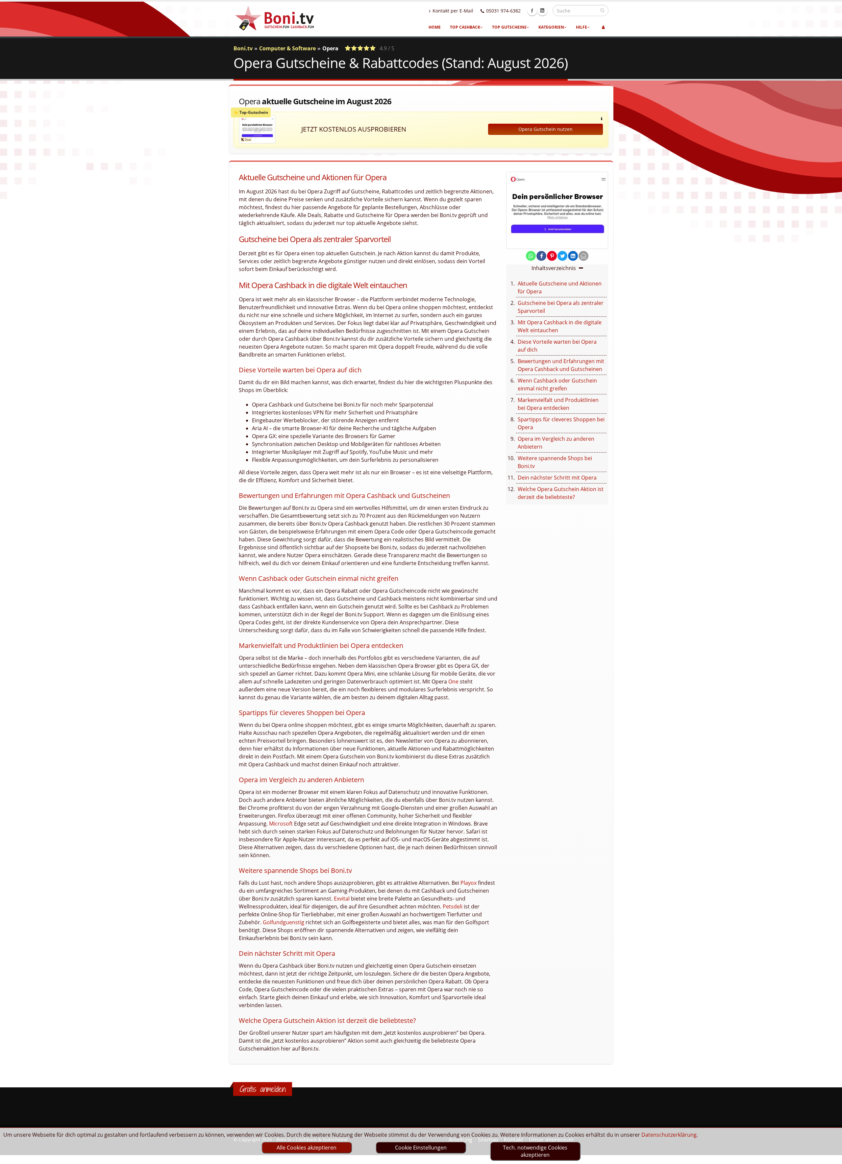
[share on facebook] (541, 256)
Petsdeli (452, 906)
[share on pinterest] (552, 256)
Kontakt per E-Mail (453, 11)
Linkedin (542, 10)
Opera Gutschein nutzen (545, 129)
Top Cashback (465, 27)
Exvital (342, 898)
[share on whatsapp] (531, 256)
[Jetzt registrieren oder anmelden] (603, 27)
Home (435, 27)
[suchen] (602, 10)
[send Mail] (583, 256)
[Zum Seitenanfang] (831, 1156)
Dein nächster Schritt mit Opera (557, 477)
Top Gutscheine (509, 27)
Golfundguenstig (283, 922)
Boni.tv (243, 48)
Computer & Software (287, 48)
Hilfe (581, 27)
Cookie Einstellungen (421, 1147)
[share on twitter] (562, 256)
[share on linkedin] (573, 256)
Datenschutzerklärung (669, 1134)
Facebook (532, 10)
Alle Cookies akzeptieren (306, 1147)
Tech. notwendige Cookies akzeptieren (535, 1151)
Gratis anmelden (262, 1089)
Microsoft (281, 823)
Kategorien (551, 27)
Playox (468, 882)
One (453, 681)
